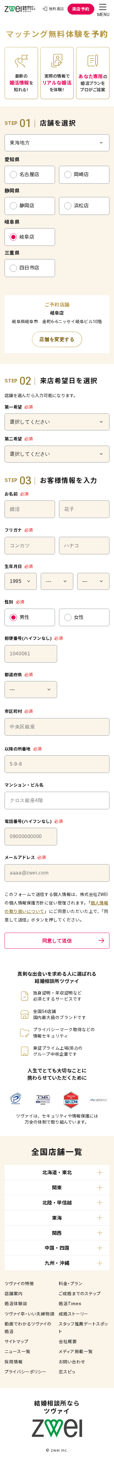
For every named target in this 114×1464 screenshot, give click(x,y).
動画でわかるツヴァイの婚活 (28, 1328)
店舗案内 (14, 1293)
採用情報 (14, 1361)
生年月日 (19, 566)
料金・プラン (70, 1283)
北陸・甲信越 (57, 1203)
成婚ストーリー (73, 1314)
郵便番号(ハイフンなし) (34, 638)
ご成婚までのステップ (80, 1293)
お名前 (17, 494)
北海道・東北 (57, 1172)
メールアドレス (25, 857)
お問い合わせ (72, 1361)
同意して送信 (57, 940)
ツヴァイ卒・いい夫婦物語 (29, 1314)
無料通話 (56, 9)
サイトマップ (17, 1341)
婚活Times (70, 1303)
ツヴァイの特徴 (19, 1283)
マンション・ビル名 (24, 785)
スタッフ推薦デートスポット (83, 1328)
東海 (57, 1218)
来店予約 (81, 9)
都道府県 (19, 674)
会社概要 (68, 1341)
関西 (57, 1233)
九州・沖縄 (57, 1263)
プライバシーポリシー (26, 1371)
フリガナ (19, 530)
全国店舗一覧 (56, 1152)
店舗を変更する (56, 339)
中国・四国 (57, 1248)
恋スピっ (67, 1371)
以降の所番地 (23, 749)
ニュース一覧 (17, 1351)
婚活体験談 (16, 1303)
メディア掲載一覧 (76, 1351)
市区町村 (19, 711)
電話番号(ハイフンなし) (34, 821)
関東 (57, 1188)
